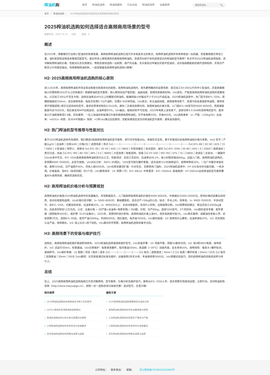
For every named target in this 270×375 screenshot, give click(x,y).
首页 (84, 4)
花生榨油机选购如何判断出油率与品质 (65, 333)
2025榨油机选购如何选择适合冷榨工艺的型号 (69, 301)
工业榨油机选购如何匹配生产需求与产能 (128, 317)
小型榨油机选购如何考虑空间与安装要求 (66, 325)
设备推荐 (165, 4)
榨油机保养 (148, 4)
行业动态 (132, 4)
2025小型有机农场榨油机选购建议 (64, 309)
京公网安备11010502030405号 (157, 369)
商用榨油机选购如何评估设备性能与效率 (128, 309)
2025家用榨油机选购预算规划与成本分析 (129, 301)
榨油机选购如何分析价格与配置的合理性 (66, 317)
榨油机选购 (98, 4)
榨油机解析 (116, 4)
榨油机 (51, 5)
